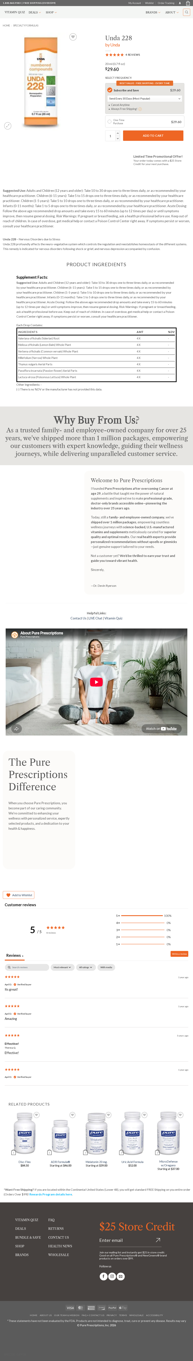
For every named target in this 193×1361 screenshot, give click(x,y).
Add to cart (153, 135)
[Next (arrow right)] (14, 1344)
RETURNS (56, 1229)
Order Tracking (166, 3)
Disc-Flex (24, 1162)
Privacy (112, 1315)
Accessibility (154, 1315)
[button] (187, 3)
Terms (123, 1315)
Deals (33, 12)
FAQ (51, 1220)
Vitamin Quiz (15, 12)
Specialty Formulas (25, 25)
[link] (104, 1276)
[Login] (180, 3)
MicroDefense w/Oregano (168, 1163)
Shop (50, 12)
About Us (46, 1315)
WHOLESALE (58, 1255)
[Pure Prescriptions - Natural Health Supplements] (96, 12)
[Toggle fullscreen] (14, 1334)
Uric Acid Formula (132, 1162)
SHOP (19, 1246)
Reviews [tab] (14, 955)
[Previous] (8, 1144)
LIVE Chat (95, 618)
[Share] (25, 1334)
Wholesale (136, 1315)
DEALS (20, 1229)
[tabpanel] (96, 1025)
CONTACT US (58, 1237)
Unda (115, 44)
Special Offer (15, 1354)
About (170, 12)
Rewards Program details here (50, 1194)
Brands (151, 12)
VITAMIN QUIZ (26, 1220)
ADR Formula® (60, 1162)
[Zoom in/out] (3, 1334)
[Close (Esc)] (36, 1334)
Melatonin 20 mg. (96, 1162)
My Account (135, 3)
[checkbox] (106, 967)
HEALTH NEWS (60, 1246)
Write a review (179, 953)
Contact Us (78, 618)
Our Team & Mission (66, 1315)
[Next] (184, 1144)
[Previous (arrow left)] (3, 1344)
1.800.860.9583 (12, 3)
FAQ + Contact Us (93, 1315)
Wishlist (149, 3)
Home (6, 25)
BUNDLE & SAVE (28, 1237)
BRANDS (22, 1255)
